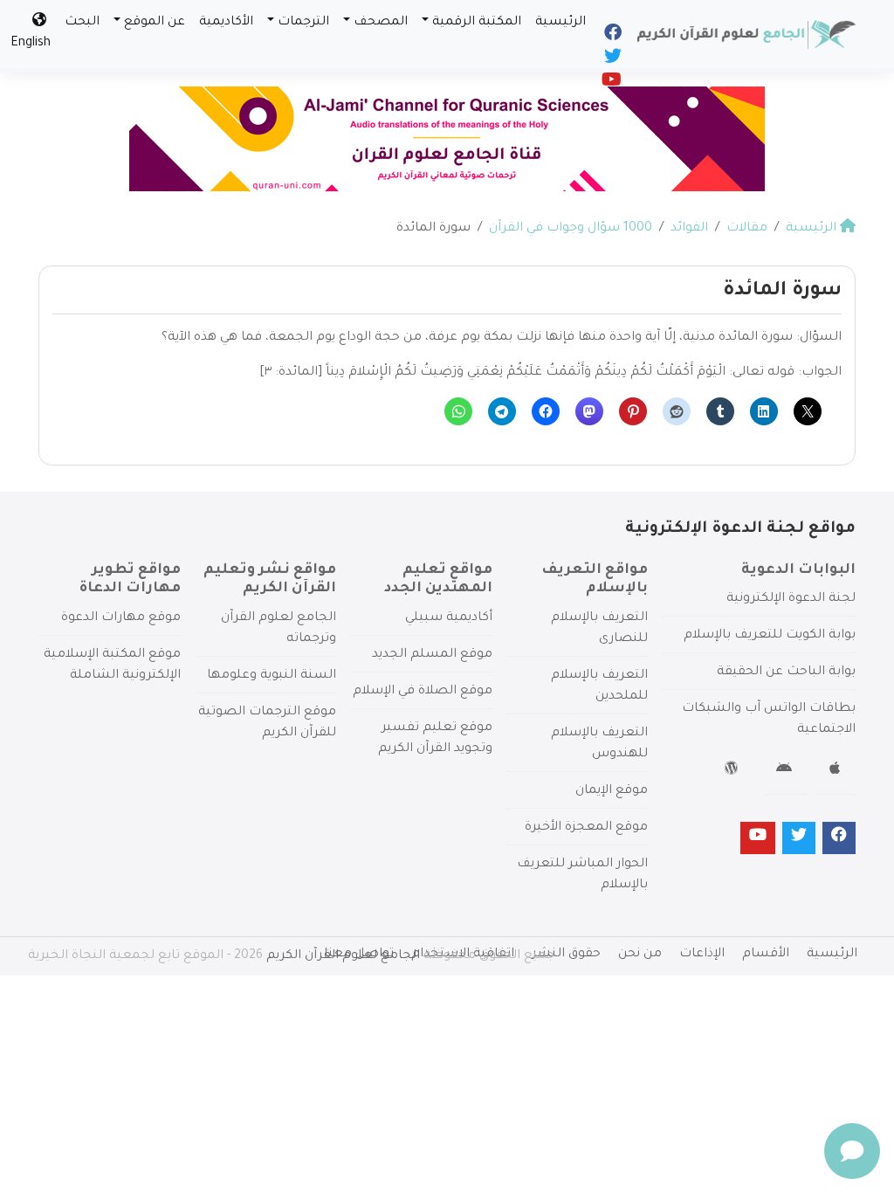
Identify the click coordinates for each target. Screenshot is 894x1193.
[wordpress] (733, 771)
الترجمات (303, 23)
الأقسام (765, 955)
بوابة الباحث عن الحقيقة (786, 672)
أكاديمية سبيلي (448, 618)
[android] (786, 771)
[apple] (837, 771)
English (30, 44)
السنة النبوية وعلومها (271, 676)
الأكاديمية (226, 23)
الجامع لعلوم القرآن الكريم (343, 956)
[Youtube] (610, 84)
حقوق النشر (566, 955)
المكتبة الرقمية (476, 23)
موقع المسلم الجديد (432, 655)
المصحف (381, 23)
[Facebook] (611, 37)
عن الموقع (154, 23)
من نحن (640, 955)
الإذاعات (702, 955)
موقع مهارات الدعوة (121, 618)
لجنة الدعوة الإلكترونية (791, 599)
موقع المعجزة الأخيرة (586, 828)
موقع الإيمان (611, 791)
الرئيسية (560, 23)
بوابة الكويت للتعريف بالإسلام (770, 636)
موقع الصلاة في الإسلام (422, 692)
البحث (82, 23)
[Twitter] (611, 60)
